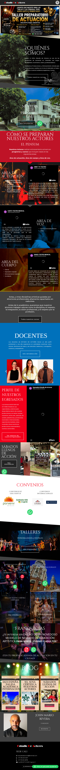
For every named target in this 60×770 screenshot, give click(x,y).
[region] (30, 22)
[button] (3, 20)
